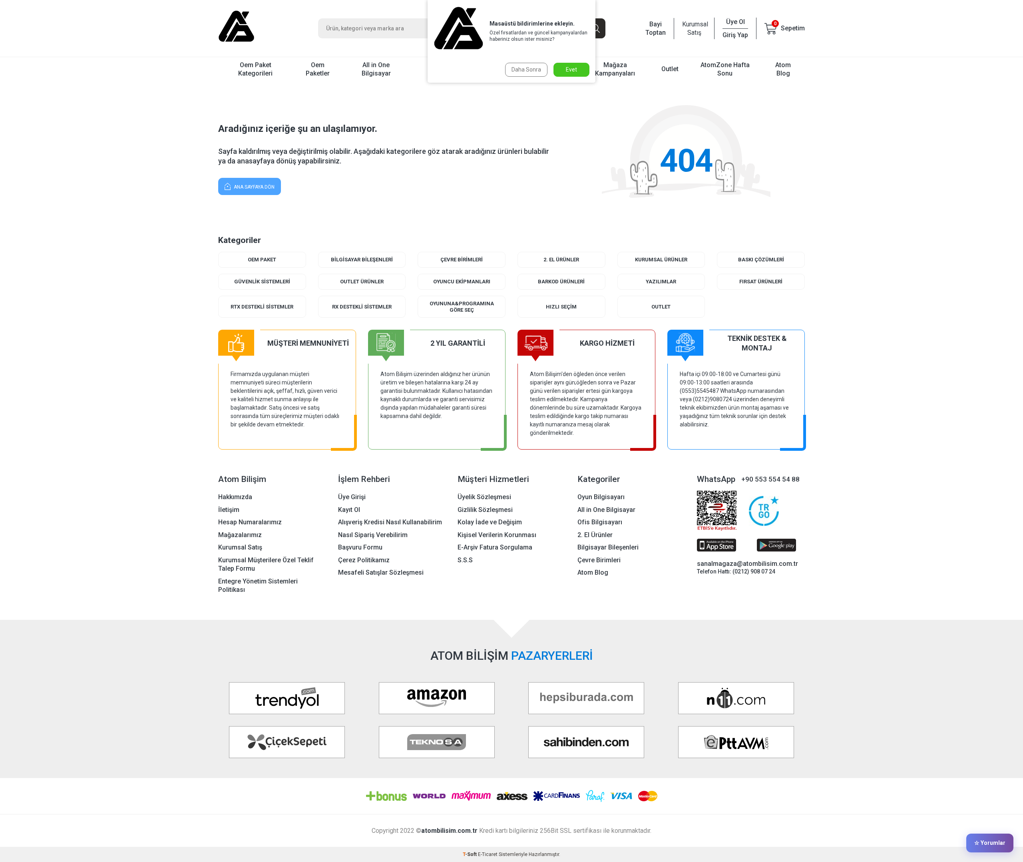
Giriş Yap (735, 35)
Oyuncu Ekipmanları (461, 282)
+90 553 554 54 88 (770, 479)
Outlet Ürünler (362, 282)
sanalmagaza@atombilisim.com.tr (747, 563)
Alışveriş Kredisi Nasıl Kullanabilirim (390, 522)
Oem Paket (262, 260)
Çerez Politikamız (364, 560)
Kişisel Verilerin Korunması (497, 535)
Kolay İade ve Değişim (490, 522)
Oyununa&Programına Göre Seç (462, 307)
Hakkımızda (235, 497)
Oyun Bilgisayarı (601, 497)
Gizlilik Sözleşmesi (485, 510)
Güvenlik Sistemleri (262, 282)
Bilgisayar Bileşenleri (362, 260)
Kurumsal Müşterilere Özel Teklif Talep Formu (266, 564)
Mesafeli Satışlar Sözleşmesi (381, 572)
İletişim (228, 510)
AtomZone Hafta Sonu (725, 69)
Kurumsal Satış (694, 28)
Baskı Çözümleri (761, 260)
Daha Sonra (526, 69)
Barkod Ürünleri (561, 282)
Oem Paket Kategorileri (255, 69)
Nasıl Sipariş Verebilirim (373, 535)
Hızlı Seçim (561, 307)
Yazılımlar (661, 282)
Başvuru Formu (360, 547)
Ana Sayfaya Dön (254, 187)
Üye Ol (735, 22)
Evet (571, 69)
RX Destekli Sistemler (362, 307)
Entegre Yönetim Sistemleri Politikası (258, 585)
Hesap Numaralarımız (250, 522)
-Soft (470, 854)
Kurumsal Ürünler (661, 260)
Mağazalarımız (240, 535)
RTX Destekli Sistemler (262, 307)
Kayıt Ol (349, 510)
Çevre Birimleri (461, 260)
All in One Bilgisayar (376, 69)
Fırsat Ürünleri (760, 282)
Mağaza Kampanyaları (615, 69)
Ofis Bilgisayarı (599, 522)
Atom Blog (783, 69)
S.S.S (465, 560)
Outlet (670, 69)
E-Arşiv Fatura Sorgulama (495, 547)
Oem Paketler (318, 69)
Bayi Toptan (655, 28)
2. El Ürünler (561, 260)
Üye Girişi (352, 497)
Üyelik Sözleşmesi (484, 497)
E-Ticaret (488, 854)
